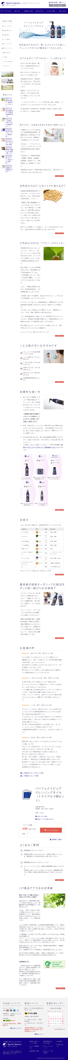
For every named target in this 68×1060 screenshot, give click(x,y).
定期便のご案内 (57, 839)
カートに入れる (52, 830)
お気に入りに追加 (42, 816)
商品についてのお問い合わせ (45, 819)
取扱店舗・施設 (34, 1051)
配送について (39, 1034)
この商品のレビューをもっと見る (33, 773)
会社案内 (59, 1041)
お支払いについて (17, 1028)
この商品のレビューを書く (30, 776)
